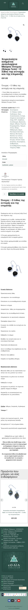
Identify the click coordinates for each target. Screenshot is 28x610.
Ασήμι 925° (13, 120)
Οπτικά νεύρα (20, 139)
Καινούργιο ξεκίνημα (16, 132)
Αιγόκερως (13, 114)
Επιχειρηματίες (15, 126)
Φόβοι (18, 147)
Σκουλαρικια (13, 12)
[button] (23, 25)
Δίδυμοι (17, 124)
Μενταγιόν (19, 134)
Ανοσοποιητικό (14, 116)
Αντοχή (22, 116)
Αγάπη (20, 112)
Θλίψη (17, 128)
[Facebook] (9, 600)
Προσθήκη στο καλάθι (17, 194)
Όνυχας (12, 139)
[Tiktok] (15, 600)
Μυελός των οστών (16, 136)
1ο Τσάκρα (13, 112)
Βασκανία (22, 122)
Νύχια (21, 138)
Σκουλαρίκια (21, 142)
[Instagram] (12, 600)
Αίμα (19, 114)
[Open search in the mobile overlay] (23, 3)
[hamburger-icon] (5, 3)
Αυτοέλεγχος (14, 122)
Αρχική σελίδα (5, 12)
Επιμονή (23, 124)
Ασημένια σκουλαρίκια (17, 118)
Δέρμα (12, 124)
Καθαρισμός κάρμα (16, 130)
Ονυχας (4, 159)
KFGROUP (17, 608)
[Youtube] (18, 600)
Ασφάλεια (21, 120)
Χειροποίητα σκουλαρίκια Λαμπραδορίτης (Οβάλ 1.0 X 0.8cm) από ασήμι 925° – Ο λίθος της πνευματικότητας (14, 512)
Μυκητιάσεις (14, 138)
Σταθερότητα (14, 143)
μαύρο (11, 165)
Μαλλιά (12, 134)
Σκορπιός (13, 142)
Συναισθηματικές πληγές (18, 145)
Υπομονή (13, 147)
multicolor (5, 165)
